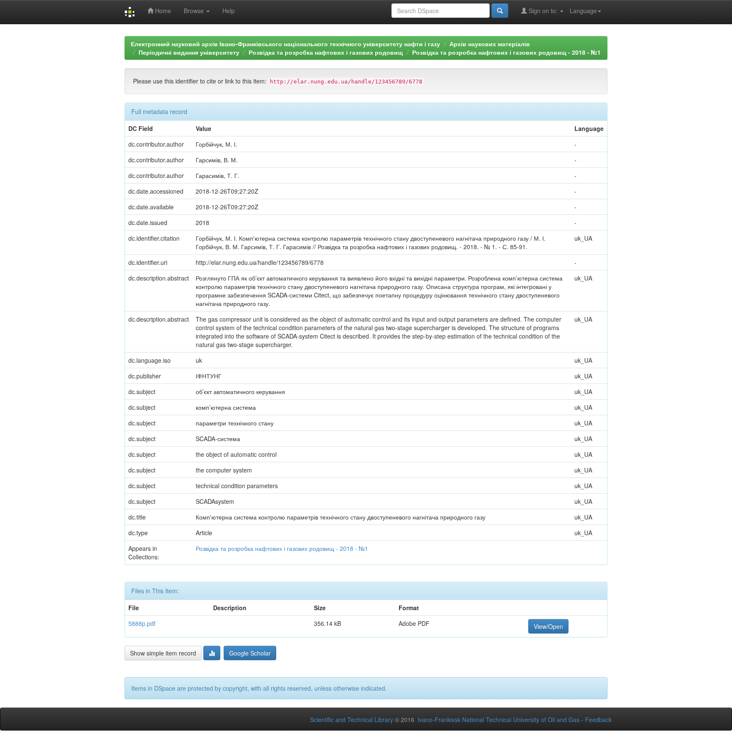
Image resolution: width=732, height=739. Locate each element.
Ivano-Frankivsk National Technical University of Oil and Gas (499, 719)
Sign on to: (543, 10)
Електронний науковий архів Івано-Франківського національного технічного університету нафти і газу (285, 43)
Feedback (598, 719)
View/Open (548, 626)
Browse (194, 10)
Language (583, 10)
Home (162, 10)
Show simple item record (163, 653)
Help (228, 10)
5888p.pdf (141, 623)
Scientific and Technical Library (351, 719)
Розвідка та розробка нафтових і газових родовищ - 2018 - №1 (506, 52)
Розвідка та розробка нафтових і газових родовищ (326, 52)
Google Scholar (250, 653)
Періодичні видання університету (189, 52)
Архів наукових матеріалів (489, 43)
